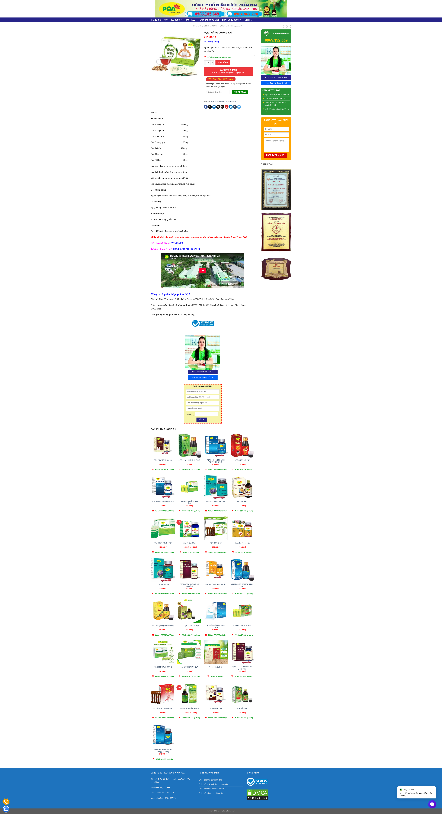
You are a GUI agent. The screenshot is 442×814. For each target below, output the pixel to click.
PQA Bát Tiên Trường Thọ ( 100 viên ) (189, 585)
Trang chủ (156, 20)
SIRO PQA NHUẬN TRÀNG (189, 708)
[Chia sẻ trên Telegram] (239, 107)
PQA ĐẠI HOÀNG (216, 708)
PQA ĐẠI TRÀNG (163, 584)
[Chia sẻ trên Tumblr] (235, 107)
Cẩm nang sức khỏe (209, 20)
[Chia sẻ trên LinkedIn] (231, 107)
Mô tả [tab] (154, 112)
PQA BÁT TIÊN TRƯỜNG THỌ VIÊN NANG (242, 668)
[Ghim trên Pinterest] (226, 107)
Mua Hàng (223, 63)
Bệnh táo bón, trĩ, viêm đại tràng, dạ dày (223, 26)
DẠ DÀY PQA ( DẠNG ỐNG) (162, 708)
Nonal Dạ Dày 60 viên (242, 543)
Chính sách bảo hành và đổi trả (211, 789)
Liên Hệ (248, 20)
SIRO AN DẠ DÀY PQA (242, 460)
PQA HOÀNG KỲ (215, 543)
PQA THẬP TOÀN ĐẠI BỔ (163, 460)
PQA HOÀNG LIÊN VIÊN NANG (163, 502)
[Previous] (153, 83)
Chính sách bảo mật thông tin (211, 793)
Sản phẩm (190, 20)
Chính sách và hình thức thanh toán (213, 784)
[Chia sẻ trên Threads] (218, 107)
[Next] (159, 83)
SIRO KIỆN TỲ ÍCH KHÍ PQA (189, 626)
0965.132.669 (276, 40)
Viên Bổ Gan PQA (189, 543)
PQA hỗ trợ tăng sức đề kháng (163, 626)
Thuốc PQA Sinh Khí (216, 667)
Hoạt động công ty (231, 20)
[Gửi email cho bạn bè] (222, 107)
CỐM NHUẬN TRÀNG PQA (163, 543)
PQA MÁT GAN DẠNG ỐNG (242, 626)
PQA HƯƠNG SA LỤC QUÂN (189, 667)
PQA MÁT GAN (242, 708)
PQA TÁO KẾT (242, 502)
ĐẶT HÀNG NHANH (228, 71)
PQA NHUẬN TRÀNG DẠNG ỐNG (189, 502)
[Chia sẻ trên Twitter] (214, 107)
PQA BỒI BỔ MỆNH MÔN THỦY (216, 627)
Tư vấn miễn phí (280, 33)
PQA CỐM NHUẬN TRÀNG (163, 667)
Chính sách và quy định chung (211, 780)
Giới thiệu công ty (173, 20)
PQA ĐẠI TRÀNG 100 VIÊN (215, 502)
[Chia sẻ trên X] (210, 107)
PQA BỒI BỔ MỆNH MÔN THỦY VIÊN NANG (216, 461)
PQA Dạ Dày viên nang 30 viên (215, 584)
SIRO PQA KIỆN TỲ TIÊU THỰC (189, 460)
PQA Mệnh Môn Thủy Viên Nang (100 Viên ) (163, 751)
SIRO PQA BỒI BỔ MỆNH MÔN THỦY (242, 585)
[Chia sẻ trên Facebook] (206, 107)
